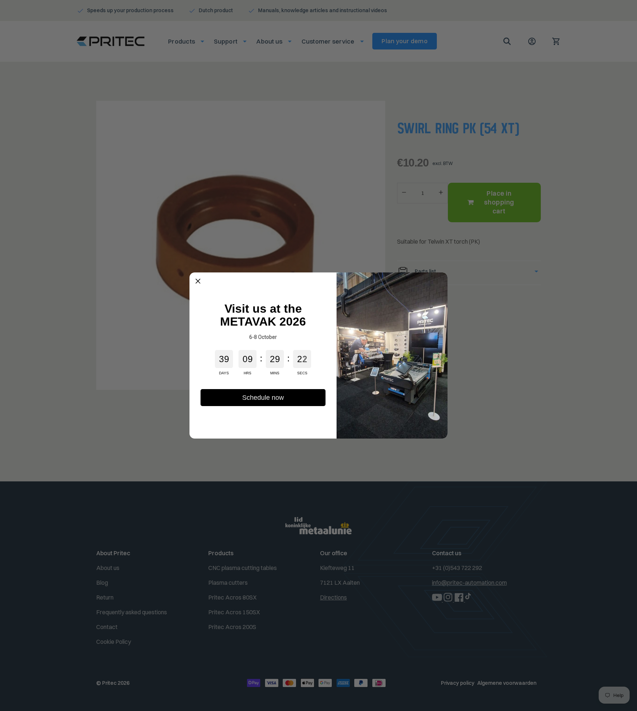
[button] (198, 281)
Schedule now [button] (263, 397)
